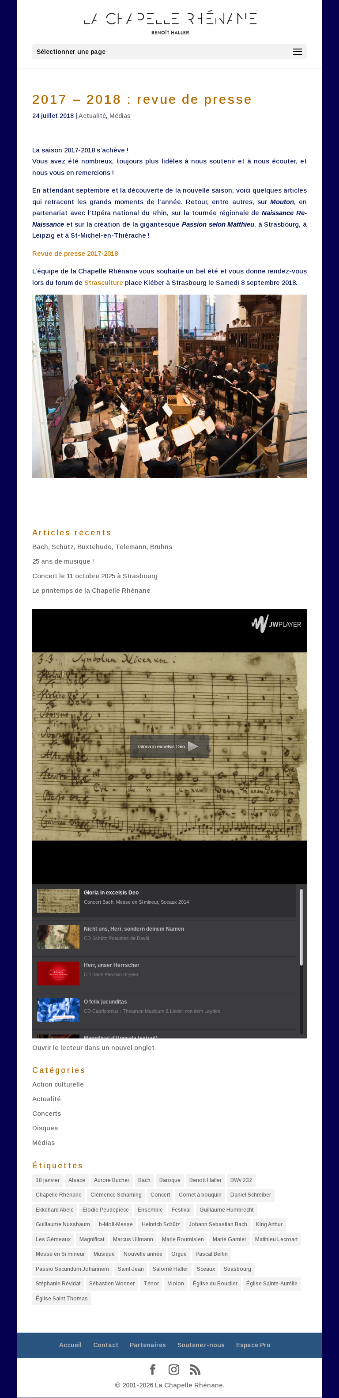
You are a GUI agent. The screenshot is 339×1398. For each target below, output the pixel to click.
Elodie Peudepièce (106, 1210)
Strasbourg (237, 1269)
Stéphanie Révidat (58, 1284)
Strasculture (103, 282)
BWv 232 (241, 1180)
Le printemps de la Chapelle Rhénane (91, 590)
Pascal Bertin (212, 1254)
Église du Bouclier (215, 1284)
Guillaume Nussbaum (63, 1224)
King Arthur (269, 1224)
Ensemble (150, 1210)
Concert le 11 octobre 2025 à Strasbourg (95, 576)
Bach (144, 1180)
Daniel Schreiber (250, 1195)
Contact (105, 1345)
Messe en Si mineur (60, 1254)
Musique (104, 1254)
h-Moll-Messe (116, 1224)
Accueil (70, 1345)
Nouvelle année (143, 1254)
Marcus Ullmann (133, 1239)
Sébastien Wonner (112, 1284)
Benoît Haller (205, 1180)
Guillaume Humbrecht (226, 1210)
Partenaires (148, 1345)
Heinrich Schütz (161, 1224)
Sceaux (206, 1269)
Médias (120, 115)
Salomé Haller (170, 1269)
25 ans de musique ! (63, 561)
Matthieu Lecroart (276, 1239)
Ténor (151, 1284)
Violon (176, 1284)
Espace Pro (253, 1345)
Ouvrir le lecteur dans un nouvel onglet (93, 1047)
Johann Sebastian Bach (218, 1224)
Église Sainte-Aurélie (272, 1284)
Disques (45, 1128)
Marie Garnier (229, 1239)
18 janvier (48, 1180)
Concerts (46, 1113)
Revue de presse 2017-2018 (75, 253)
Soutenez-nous (201, 1345)
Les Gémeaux (53, 1239)
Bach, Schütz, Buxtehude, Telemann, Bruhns (102, 546)
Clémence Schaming (116, 1195)
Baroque (170, 1180)
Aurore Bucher (111, 1180)
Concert (160, 1195)
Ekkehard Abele (55, 1210)
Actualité (92, 115)
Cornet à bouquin (200, 1195)
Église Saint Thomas (62, 1299)
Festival (181, 1210)
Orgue (179, 1254)
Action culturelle (58, 1084)
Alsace (76, 1180)
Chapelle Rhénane (59, 1195)
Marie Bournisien (183, 1239)
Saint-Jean (131, 1269)
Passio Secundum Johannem (72, 1269)
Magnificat (91, 1239)
